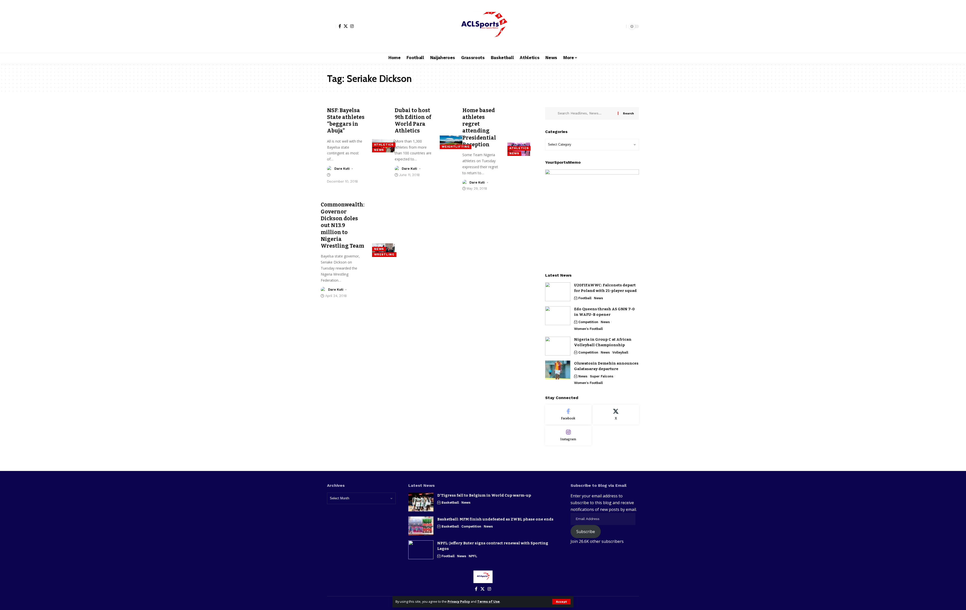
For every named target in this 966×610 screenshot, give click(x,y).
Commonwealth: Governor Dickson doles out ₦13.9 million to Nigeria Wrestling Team (343, 225)
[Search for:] (586, 113)
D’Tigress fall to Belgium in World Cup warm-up (484, 495)
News (379, 150)
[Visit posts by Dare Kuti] (330, 168)
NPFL (473, 556)
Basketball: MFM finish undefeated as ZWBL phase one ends (495, 519)
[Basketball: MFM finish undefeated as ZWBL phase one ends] (420, 525)
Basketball (450, 502)
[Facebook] (339, 26)
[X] (345, 26)
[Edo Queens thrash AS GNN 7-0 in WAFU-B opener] (557, 315)
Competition (588, 322)
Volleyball (620, 352)
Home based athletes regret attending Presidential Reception (479, 127)
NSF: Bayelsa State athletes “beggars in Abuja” (346, 120)
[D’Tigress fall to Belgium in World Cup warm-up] (420, 502)
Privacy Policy (459, 601)
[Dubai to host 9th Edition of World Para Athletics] (451, 142)
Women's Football (588, 329)
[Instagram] (352, 26)
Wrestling (384, 254)
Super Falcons (601, 376)
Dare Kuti (342, 168)
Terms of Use (488, 601)
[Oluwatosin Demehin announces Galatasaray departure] (557, 370)
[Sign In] (331, 26)
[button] (561, 601)
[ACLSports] (483, 26)
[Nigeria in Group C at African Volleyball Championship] (557, 346)
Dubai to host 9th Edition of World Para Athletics (413, 120)
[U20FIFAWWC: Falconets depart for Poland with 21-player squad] (557, 291)
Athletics (383, 144)
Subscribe (585, 531)
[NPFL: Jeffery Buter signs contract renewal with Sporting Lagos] (420, 549)
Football (584, 298)
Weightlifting (455, 146)
